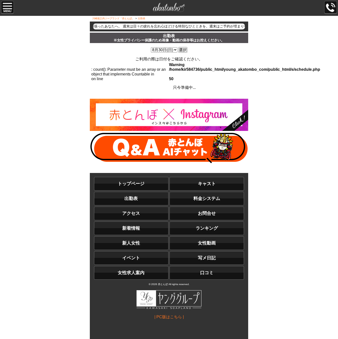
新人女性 (131, 243)
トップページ (131, 183)
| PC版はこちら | (169, 317)
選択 (183, 50)
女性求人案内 (131, 272)
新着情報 (131, 228)
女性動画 (207, 243)
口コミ (207, 272)
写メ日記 (207, 257)
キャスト (207, 183)
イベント (131, 257)
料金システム (206, 198)
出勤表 (131, 198)
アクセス (131, 213)
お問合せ (207, 213)
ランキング (207, 228)
